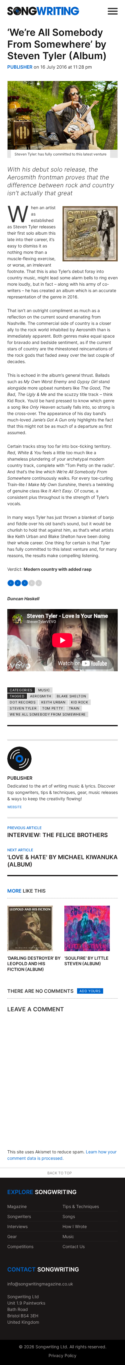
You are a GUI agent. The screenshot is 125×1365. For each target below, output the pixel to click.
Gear (12, 1236)
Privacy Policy (62, 1355)
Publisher (19, 67)
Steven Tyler (23, 708)
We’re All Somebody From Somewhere (48, 714)
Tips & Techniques (80, 1206)
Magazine (17, 1206)
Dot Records (23, 702)
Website (14, 807)
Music (44, 690)
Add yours (89, 991)
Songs (68, 1216)
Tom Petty (52, 708)
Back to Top (59, 1173)
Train (74, 708)
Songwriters (19, 1216)
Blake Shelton (71, 696)
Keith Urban (53, 702)
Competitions (20, 1246)
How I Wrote (74, 1226)
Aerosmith (40, 696)
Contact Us (73, 1246)
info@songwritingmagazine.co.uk (40, 1283)
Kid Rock (79, 702)
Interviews (17, 1226)
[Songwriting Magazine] (43, 11)
